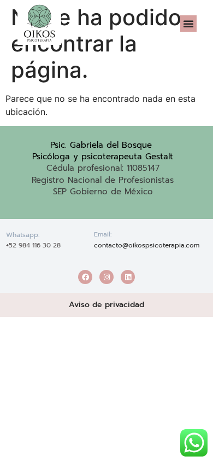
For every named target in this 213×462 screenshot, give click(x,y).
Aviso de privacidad (106, 304)
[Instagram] (106, 277)
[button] (188, 23)
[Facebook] (85, 277)
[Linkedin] (128, 277)
